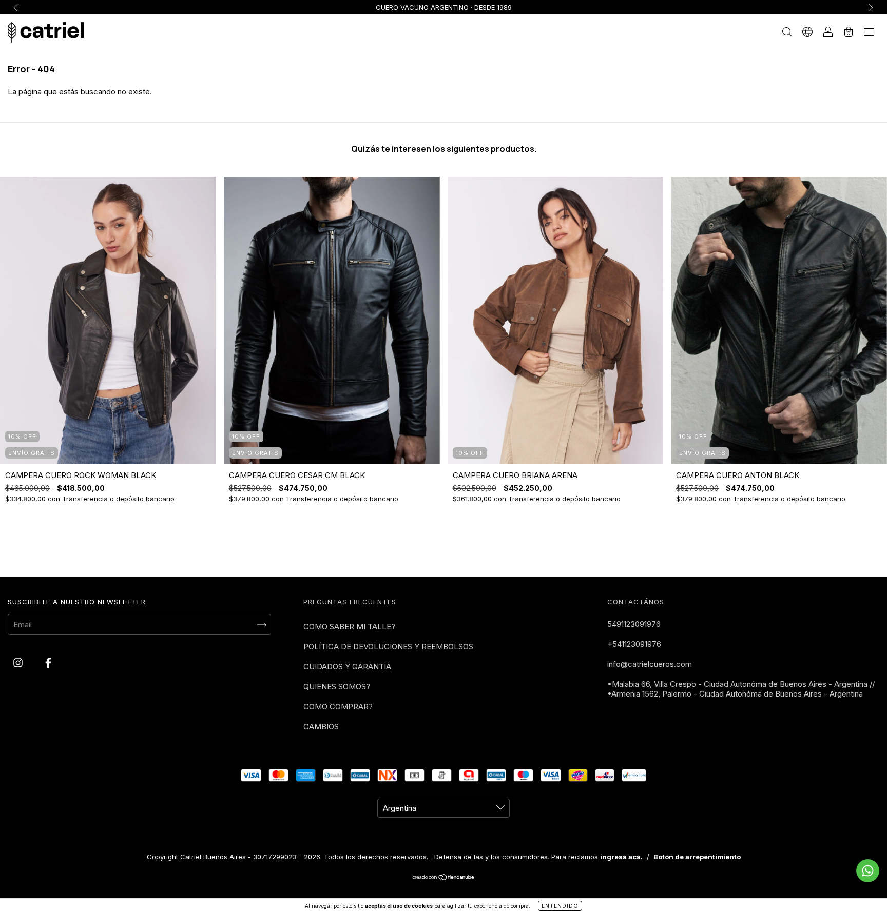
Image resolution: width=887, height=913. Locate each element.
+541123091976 (634, 644)
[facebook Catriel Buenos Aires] (48, 663)
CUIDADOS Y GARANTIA (347, 666)
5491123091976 (634, 624)
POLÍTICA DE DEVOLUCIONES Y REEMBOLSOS (388, 646)
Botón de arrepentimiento (697, 856)
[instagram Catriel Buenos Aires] (19, 663)
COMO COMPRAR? (338, 706)
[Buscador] (787, 33)
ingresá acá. (621, 856)
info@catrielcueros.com (649, 664)
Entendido (560, 906)
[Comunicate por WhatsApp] (867, 870)
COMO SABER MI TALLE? (349, 626)
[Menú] (869, 33)
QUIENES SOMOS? (336, 686)
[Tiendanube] (444, 878)
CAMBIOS (321, 726)
